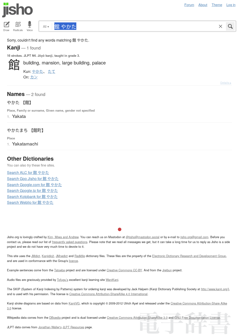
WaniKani (112, 279)
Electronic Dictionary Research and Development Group (189, 256)
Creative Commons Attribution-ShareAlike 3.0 (137, 317)
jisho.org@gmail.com (194, 237)
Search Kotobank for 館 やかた (32, 196)
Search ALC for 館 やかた (28, 172)
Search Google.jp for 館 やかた (32, 190)
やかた (37, 71)
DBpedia (55, 317)
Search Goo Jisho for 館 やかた (33, 178)
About (202, 4)
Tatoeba (59, 270)
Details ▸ (225, 83)
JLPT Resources (73, 327)
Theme (217, 4)
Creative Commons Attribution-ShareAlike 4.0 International (108, 294)
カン (34, 77)
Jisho (17, 10)
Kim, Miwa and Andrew (63, 237)
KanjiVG (74, 303)
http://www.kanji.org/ (214, 289)
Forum (189, 4)
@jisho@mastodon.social (142, 237)
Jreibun (167, 270)
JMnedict (62, 256)
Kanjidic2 (48, 256)
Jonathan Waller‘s (50, 327)
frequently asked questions (69, 242)
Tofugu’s (62, 279)
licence (73, 260)
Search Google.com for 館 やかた (34, 184)
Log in (230, 4)
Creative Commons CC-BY (124, 270)
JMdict (35, 256)
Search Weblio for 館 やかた (30, 202)
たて (51, 71)
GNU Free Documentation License (197, 317)
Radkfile (79, 256)
